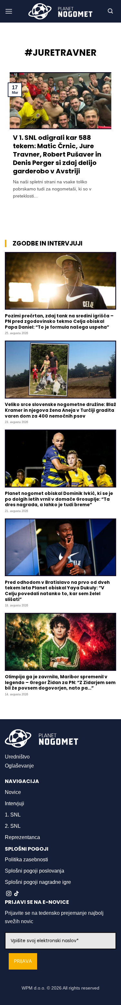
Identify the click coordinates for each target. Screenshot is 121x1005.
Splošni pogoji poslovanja (34, 871)
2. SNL (13, 826)
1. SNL (13, 814)
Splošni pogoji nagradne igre (38, 882)
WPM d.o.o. (33, 988)
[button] (9, 11)
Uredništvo (17, 756)
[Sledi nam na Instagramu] (8, 894)
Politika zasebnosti (26, 859)
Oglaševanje (19, 765)
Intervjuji (14, 803)
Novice (13, 792)
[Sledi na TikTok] (16, 894)
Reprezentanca (22, 837)
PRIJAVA (23, 961)
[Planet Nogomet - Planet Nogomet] (60, 11)
